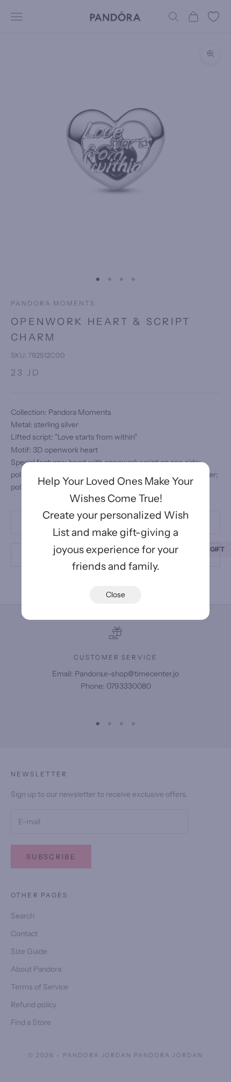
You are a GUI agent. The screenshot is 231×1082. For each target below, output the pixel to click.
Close (115, 594)
